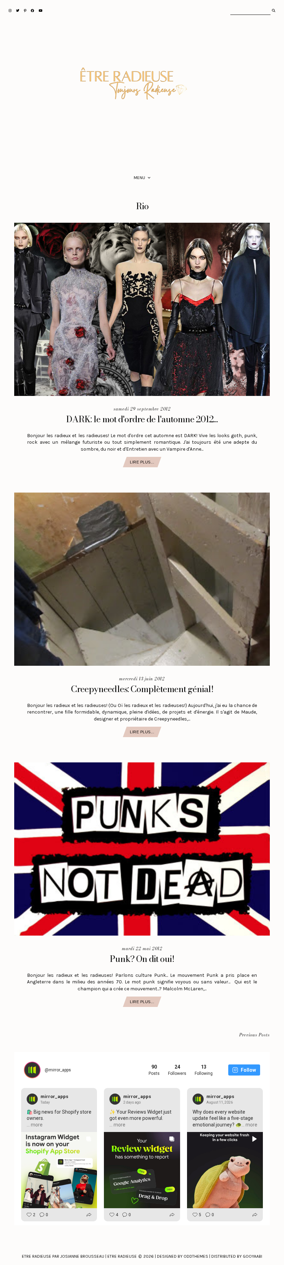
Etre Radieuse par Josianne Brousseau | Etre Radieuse (79, 1256)
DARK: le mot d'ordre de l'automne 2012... (142, 419)
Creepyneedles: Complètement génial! (142, 689)
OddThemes (196, 1256)
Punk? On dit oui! (142, 958)
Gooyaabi (252, 1256)
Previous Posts (254, 1035)
